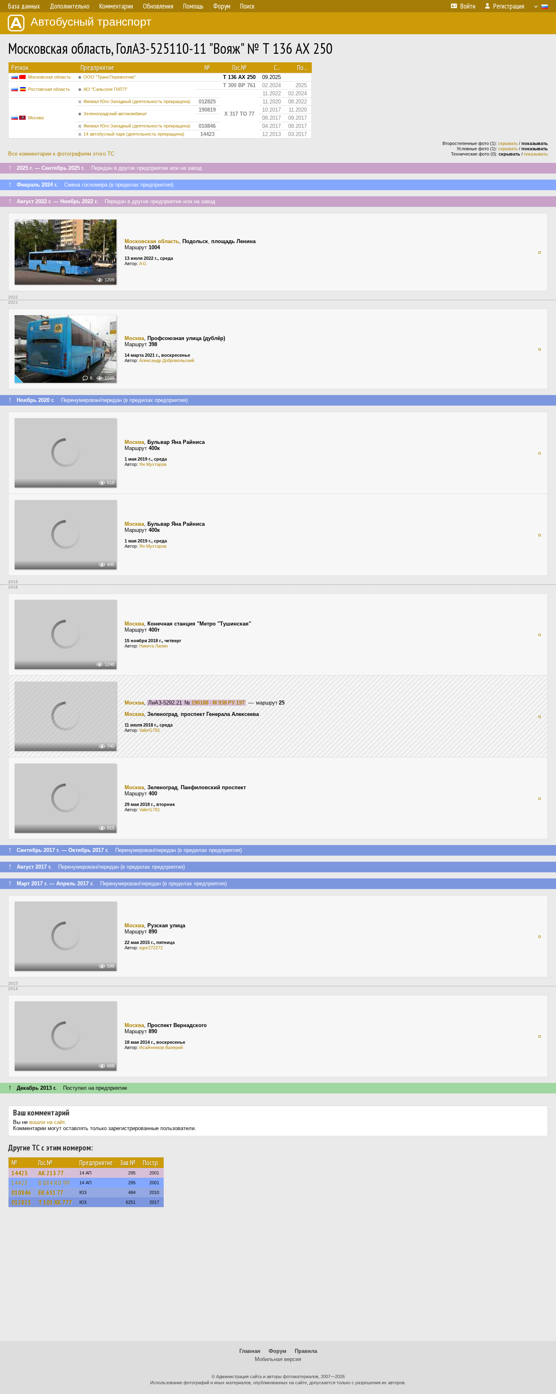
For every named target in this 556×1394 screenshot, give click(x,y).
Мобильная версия (278, 1359)
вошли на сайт (47, 1122)
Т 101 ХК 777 (55, 1202)
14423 (19, 1173)
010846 (21, 1192)
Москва (36, 117)
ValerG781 (149, 730)
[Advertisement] (278, 1278)
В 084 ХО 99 (54, 1183)
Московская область (49, 77)
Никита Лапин (153, 645)
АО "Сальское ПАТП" (105, 89)
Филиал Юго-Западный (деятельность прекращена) (136, 101)
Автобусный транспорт (91, 21)
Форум (278, 1351)
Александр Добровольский (166, 360)
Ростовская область (49, 89)
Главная (249, 1351)
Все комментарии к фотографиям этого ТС (61, 154)
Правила (306, 1351)
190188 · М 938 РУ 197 (218, 703)
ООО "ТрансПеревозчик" (109, 77)
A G (143, 263)
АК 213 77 (51, 1173)
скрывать (508, 143)
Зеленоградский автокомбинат (115, 113)
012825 (21, 1202)
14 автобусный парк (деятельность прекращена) (133, 134)
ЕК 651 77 (50, 1192)
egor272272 (151, 947)
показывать (536, 153)
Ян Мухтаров (152, 464)
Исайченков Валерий (161, 1047)
